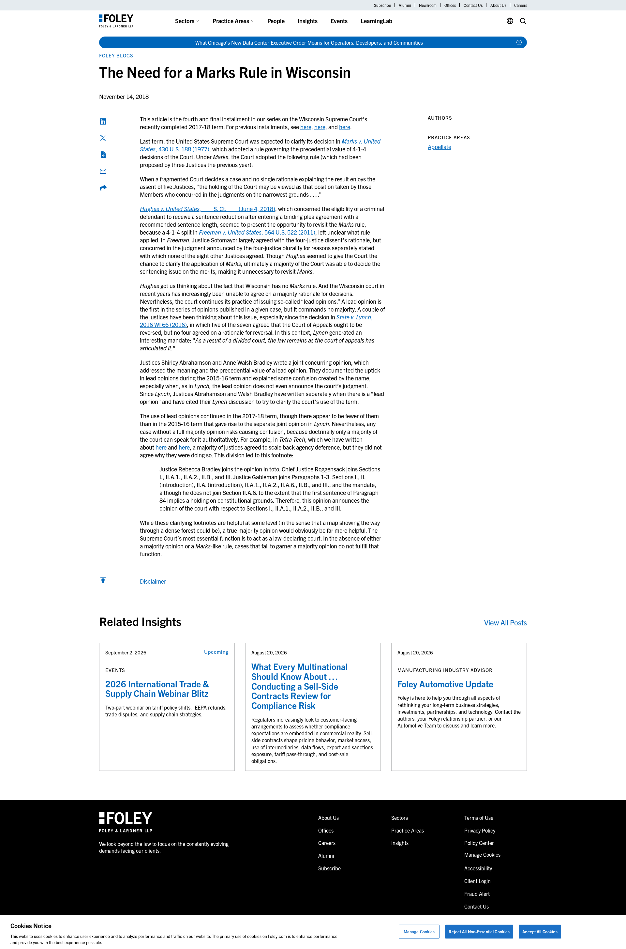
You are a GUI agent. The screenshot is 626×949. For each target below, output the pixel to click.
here (305, 126)
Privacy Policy (479, 830)
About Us (498, 5)
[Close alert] (519, 42)
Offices (450, 5)
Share (103, 188)
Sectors (184, 20)
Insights (308, 20)
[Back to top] (103, 581)
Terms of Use (478, 817)
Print (103, 155)
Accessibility (478, 868)
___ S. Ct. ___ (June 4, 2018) (207, 208)
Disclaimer (153, 581)
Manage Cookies (419, 931)
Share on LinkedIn (103, 121)
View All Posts (505, 622)
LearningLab (376, 20)
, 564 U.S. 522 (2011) (257, 232)
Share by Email (103, 171)
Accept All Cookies (539, 931)
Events (339, 20)
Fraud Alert (477, 893)
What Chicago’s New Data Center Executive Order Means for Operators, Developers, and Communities (309, 42)
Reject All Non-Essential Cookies (479, 931)
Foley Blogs (116, 55)
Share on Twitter (103, 138)
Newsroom (428, 5)
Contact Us (473, 5)
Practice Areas (231, 20)
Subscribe (382, 5)
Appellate (439, 146)
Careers (520, 5)
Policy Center (479, 842)
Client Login (477, 881)
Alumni (405, 5)
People (276, 20)
